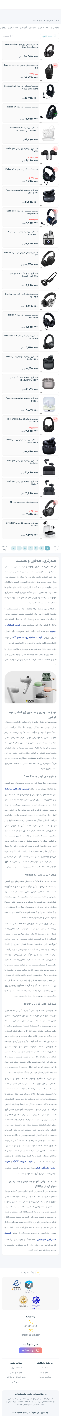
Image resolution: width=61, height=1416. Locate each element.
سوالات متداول (45, 1377)
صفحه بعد (4, 548)
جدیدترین (55, 27)
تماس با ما (45, 1372)
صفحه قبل (56, 548)
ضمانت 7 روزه (16, 1367)
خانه (57, 20)
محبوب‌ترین (13, 27)
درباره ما (45, 1367)
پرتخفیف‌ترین (43, 27)
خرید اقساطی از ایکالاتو (16, 1377)
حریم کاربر (16, 1381)
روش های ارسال (16, 1372)
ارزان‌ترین (32, 27)
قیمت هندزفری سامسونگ (28, 637)
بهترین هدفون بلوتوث (17, 789)
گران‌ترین (23, 27)
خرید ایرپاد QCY (22, 1161)
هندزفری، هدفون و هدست (43, 20)
